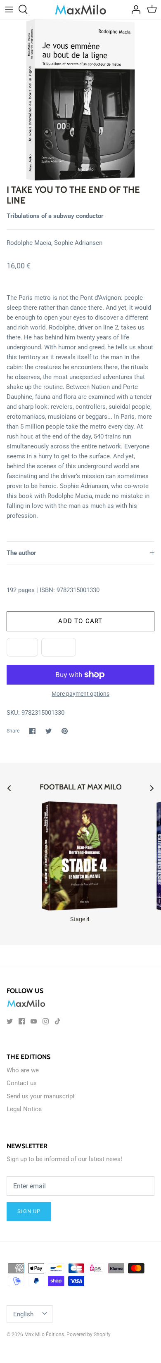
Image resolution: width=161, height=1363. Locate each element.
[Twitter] (10, 1021)
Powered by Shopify (88, 1334)
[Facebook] (22, 1021)
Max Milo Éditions (44, 1334)
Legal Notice (24, 1109)
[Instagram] (46, 1021)
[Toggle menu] (9, 9)
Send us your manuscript (41, 1096)
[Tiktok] (57, 1021)
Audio (58, 647)
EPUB (22, 647)
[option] (80, 99)
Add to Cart (80, 621)
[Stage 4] (79, 855)
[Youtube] (34, 1021)
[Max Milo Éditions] (81, 9)
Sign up (28, 1211)
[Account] (134, 9)
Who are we (23, 1070)
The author (21, 553)
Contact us (22, 1083)
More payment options (80, 693)
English (23, 1314)
